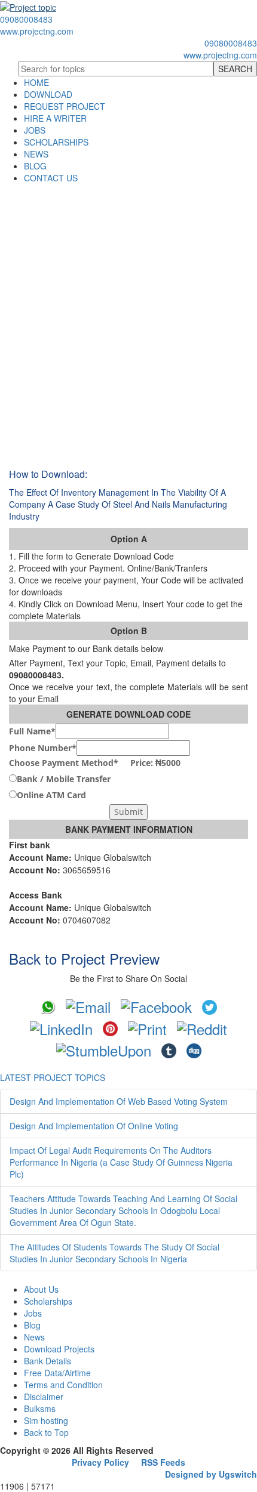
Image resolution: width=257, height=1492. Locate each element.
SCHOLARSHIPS (56, 142)
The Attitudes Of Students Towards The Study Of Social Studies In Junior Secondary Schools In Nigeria (114, 1253)
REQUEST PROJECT (64, 106)
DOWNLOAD (48, 94)
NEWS (36, 154)
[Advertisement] (128, 318)
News (34, 1337)
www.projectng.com (37, 31)
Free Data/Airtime (57, 1373)
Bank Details (47, 1361)
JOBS (34, 130)
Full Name (32, 731)
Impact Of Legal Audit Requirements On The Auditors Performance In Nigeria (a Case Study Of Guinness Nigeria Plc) (121, 1162)
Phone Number (43, 747)
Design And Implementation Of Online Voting (94, 1126)
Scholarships (48, 1301)
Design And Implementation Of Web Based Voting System (119, 1101)
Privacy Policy (100, 1462)
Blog (32, 1325)
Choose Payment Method (94, 762)
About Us (41, 1289)
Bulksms (40, 1408)
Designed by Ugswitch (211, 1474)
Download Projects (59, 1349)
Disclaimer (43, 1397)
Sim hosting (46, 1420)
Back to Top (46, 1432)
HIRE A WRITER (55, 118)
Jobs (33, 1313)
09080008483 (26, 19)
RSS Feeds (163, 1462)
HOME (36, 82)
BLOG (35, 166)
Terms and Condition (63, 1385)
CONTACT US (51, 178)
